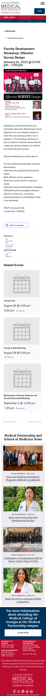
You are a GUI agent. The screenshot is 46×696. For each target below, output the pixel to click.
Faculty (7, 248)
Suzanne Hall (8, 253)
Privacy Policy (35, 694)
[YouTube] (27, 692)
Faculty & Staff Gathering (15, 348)
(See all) (22, 311)
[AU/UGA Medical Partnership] (14, 7)
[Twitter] (19, 692)
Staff (10, 248)
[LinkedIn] (31, 692)
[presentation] (21, 283)
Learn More (23, 633)
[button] (42, 3)
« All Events (9, 31)
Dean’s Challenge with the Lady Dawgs (33, 421)
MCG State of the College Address (11, 421)
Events (12, 17)
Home (6, 17)
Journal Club (9, 300)
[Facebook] (15, 692)
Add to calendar (17, 225)
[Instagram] (23, 692)
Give (39, 11)
